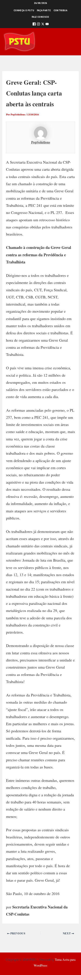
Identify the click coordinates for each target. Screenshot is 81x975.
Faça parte (44, 10)
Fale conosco (40, 17)
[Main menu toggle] (72, 42)
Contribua (61, 10)
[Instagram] (38, 24)
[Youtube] (47, 24)
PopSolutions (40, 142)
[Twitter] (42, 24)
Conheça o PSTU (24, 10)
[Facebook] (34, 24)
